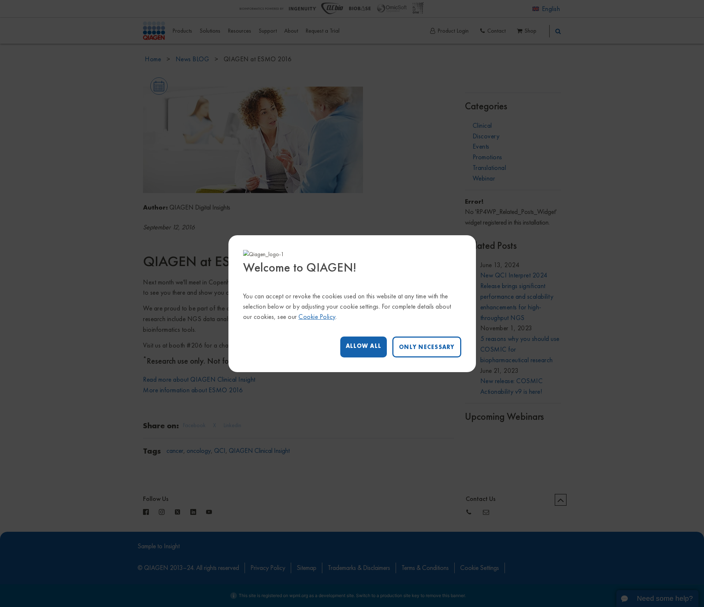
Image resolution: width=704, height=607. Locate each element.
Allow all (363, 346)
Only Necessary (427, 347)
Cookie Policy (317, 316)
